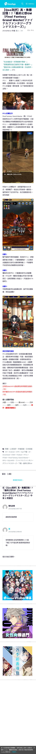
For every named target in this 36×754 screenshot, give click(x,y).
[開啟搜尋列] (22, 3)
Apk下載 (24, 452)
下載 (20, 463)
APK (17, 452)
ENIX (13, 455)
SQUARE (10, 460)
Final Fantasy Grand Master (18, 458)
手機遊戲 (21, 449)
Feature (19, 455)
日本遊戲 (29, 449)
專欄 (6, 449)
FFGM (4, 458)
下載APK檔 (7, 413)
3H (6, 452)
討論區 (5, 417)
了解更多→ (14, 752)
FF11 (26, 455)
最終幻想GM (27, 463)
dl (29, 452)
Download (6, 455)
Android (11, 452)
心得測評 (13, 449)
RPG (4, 460)
